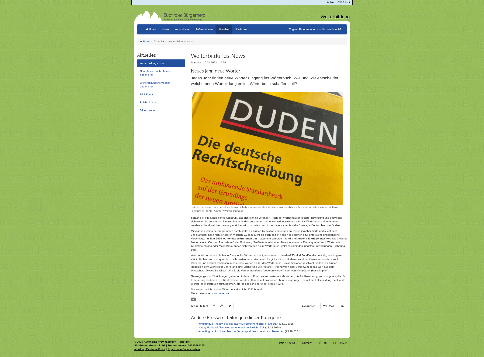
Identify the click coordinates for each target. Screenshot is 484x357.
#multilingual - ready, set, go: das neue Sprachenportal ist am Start (238, 323)
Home (146, 41)
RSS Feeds (147, 94)
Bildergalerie (147, 110)
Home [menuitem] (152, 29)
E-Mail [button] (330, 305)
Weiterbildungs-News (152, 63)
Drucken (310, 305)
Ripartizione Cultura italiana (184, 349)
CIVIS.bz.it (343, 2)
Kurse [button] (165, 29)
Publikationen (148, 102)
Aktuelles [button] (223, 29)
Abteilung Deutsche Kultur (149, 349)
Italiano (331, 2)
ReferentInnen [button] (204, 29)
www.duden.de (220, 293)
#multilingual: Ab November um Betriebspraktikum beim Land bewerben (241, 331)
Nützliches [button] (241, 29)
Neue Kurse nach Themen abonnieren (155, 72)
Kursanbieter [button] (182, 29)
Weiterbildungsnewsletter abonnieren (155, 84)
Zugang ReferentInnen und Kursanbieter (313, 29)
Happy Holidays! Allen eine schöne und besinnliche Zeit (231, 327)
